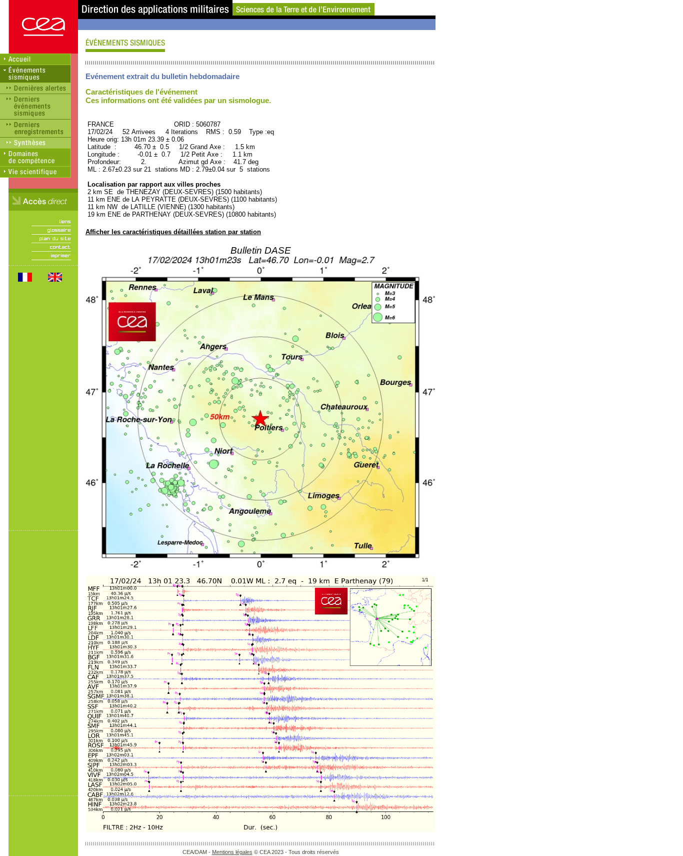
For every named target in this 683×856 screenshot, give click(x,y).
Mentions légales (232, 852)
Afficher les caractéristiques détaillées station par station (173, 232)
